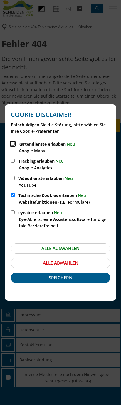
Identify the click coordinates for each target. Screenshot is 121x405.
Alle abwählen (60, 263)
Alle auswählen (60, 248)
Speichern (61, 277)
